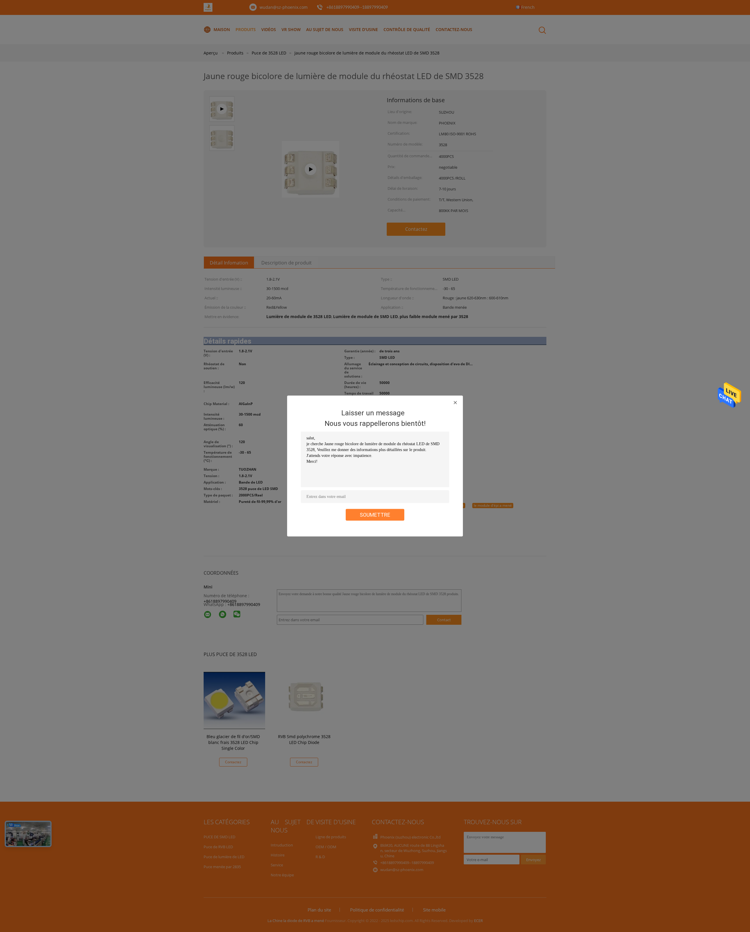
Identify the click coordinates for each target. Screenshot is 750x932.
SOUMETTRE (375, 515)
